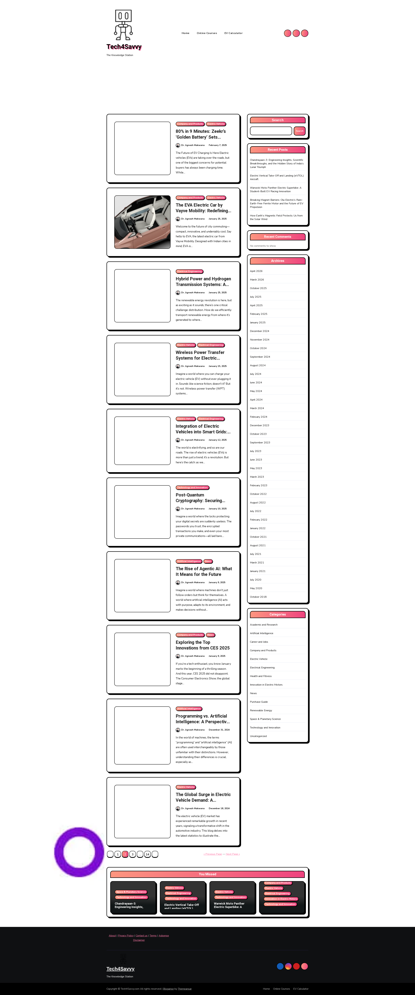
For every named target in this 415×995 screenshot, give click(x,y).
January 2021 (258, 571)
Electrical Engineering (189, 271)
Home (186, 33)
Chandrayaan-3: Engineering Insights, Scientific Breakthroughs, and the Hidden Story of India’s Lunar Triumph (277, 163)
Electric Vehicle (216, 123)
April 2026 (256, 271)
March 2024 (257, 408)
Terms (153, 935)
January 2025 (258, 322)
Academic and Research (264, 625)
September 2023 (260, 442)
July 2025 (255, 297)
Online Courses (207, 33)
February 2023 (258, 485)
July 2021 (255, 554)
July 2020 (255, 580)
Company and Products (190, 123)
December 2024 (259, 331)
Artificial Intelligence (189, 561)
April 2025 (256, 305)
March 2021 (257, 562)
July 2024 (255, 374)
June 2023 (256, 460)
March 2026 (257, 279)
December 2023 (259, 425)
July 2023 (255, 451)
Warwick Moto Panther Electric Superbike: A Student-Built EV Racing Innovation (276, 189)
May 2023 (256, 468)
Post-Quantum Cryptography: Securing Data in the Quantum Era (199, 501)
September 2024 (260, 357)
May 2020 (256, 588)
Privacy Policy (126, 935)
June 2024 (256, 382)
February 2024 (258, 417)
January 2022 (258, 528)
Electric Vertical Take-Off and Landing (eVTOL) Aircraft (181, 908)
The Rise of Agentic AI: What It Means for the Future (204, 572)
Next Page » (233, 854)
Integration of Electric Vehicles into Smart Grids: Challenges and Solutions (201, 432)
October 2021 (258, 537)
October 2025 (258, 288)
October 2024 (258, 348)
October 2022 (258, 494)
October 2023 (258, 434)
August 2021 (258, 545)
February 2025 (258, 314)
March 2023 (257, 477)
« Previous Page (213, 854)
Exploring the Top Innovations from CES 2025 (203, 645)
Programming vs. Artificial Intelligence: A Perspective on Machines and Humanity (202, 722)
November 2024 (260, 339)
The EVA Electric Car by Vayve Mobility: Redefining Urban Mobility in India (202, 211)
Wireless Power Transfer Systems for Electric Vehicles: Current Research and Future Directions (202, 361)
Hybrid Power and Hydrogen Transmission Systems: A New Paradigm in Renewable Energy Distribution (203, 287)
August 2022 (258, 502)
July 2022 (255, 511)
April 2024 (256, 399)
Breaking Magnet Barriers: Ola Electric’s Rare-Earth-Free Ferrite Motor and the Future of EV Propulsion (276, 203)
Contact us (142, 935)
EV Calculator (234, 33)
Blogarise (168, 989)
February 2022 (258, 520)
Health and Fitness (261, 676)
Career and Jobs (259, 642)
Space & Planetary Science (265, 719)
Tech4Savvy (124, 47)
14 (147, 854)
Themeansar (185, 989)
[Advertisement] (207, 85)
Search (278, 120)
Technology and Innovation (192, 487)
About (112, 935)
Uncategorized (258, 736)
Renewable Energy (261, 710)
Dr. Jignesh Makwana (193, 145)
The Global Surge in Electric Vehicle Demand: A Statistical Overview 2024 (203, 800)
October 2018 (258, 597)
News (208, 561)
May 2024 (256, 391)
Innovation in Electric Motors (266, 685)
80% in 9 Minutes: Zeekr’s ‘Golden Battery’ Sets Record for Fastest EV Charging (201, 140)
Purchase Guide (259, 702)
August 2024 (258, 365)
